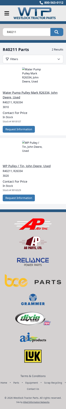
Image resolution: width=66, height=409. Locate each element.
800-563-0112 (53, 3)
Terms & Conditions (33, 376)
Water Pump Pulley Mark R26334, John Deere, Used (30, 95)
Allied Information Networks (36, 402)
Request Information (18, 129)
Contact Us (33, 388)
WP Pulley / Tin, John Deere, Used (27, 166)
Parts (16, 382)
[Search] (56, 32)
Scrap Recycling (53, 382)
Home (4, 382)
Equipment (31, 382)
